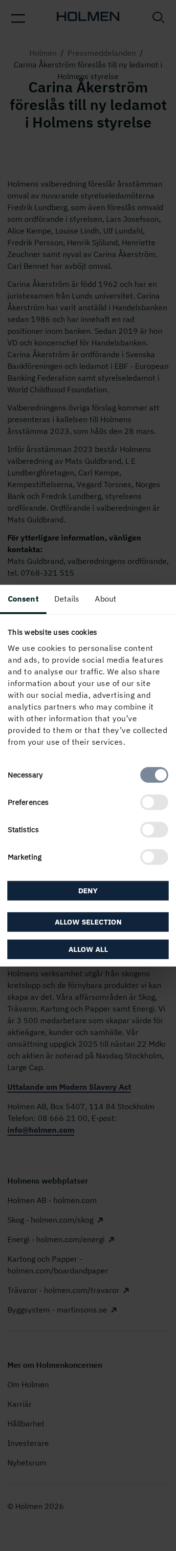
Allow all (88, 948)
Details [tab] (67, 598)
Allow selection (88, 921)
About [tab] (105, 598)
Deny (88, 890)
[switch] (154, 802)
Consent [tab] (23, 598)
